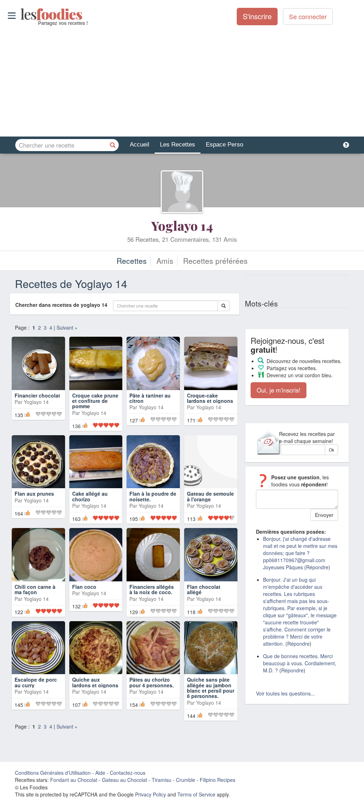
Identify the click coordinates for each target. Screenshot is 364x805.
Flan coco (84, 586)
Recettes (132, 260)
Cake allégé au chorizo (90, 496)
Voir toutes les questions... (285, 693)
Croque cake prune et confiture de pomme (95, 401)
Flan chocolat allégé (203, 589)
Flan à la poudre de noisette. (152, 496)
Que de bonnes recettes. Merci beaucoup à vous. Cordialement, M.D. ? (299, 663)
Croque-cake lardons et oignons (210, 398)
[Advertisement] (182, 81)
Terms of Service (196, 794)
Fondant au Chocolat (73, 779)
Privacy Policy (150, 794)
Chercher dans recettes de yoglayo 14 (63, 304)
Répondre (317, 567)
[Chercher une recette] (112, 145)
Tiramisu (161, 779)
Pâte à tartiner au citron (150, 398)
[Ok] (224, 305)
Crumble (185, 779)
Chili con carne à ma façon (35, 589)
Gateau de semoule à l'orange (210, 496)
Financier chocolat (37, 395)
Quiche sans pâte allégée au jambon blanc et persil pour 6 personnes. (210, 687)
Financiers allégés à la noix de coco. (151, 589)
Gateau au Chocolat (124, 779)
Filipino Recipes (217, 779)
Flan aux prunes (34, 493)
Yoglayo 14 (182, 225)
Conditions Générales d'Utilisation (53, 772)
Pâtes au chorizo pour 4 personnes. (151, 682)
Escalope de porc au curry (36, 682)
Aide (100, 772)
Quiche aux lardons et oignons (95, 682)
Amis (164, 260)
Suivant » (67, 327)
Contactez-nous (127, 772)
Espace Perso (224, 144)
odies (21, 14)
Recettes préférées (215, 260)
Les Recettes (177, 144)
